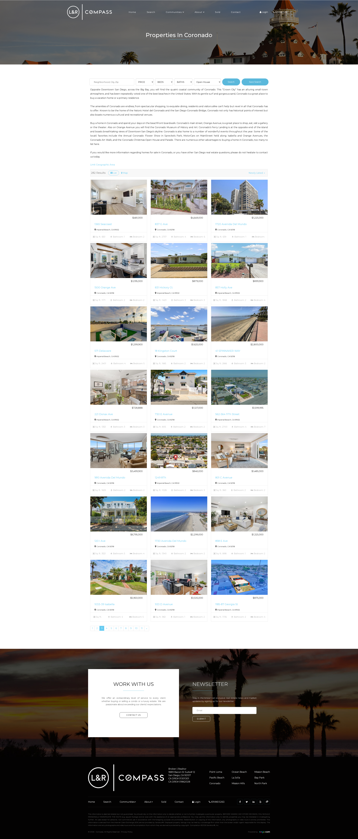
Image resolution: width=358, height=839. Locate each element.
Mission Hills (238, 783)
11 (142, 628)
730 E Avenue (163, 414)
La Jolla (236, 777)
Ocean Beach (239, 772)
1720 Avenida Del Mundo (231, 224)
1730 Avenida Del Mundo (170, 541)
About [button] (198, 12)
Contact (236, 12)
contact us (133, 715)
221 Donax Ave (104, 414)
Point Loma (215, 772)
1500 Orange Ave (105, 287)
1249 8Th (160, 477)
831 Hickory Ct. (164, 287)
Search (151, 12)
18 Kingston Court (166, 350)
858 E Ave (221, 541)
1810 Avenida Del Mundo (110, 477)
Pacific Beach (216, 777)
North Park (260, 783)
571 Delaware (103, 350)
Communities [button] (174, 12)
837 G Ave (161, 224)
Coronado (214, 783)
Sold (217, 12)
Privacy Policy (127, 832)
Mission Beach (262, 772)
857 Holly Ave (223, 287)
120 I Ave (100, 541)
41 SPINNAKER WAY (227, 350)
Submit (201, 719)
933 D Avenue (164, 604)
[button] (257, 173)
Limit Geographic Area (102, 164)
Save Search (255, 82)
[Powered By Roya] (264, 832)
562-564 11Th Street (227, 414)
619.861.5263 (217, 802)
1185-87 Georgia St (226, 604)
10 (136, 628)
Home (132, 12)
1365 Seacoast (103, 224)
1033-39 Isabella (105, 604)
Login (197, 802)
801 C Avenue (223, 477)
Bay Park (259, 777)
